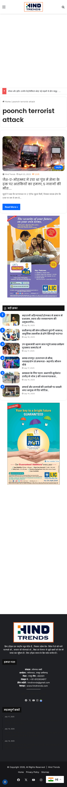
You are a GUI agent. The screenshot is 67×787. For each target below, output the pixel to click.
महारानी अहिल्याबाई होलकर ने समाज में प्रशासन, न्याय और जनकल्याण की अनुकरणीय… (42, 319)
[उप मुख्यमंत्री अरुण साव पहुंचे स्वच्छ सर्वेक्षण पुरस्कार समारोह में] (11, 348)
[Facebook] (26, 700)
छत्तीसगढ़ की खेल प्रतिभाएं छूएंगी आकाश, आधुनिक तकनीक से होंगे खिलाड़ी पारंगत (42, 332)
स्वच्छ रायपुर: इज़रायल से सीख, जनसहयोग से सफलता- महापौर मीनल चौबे (41, 361)
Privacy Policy (32, 772)
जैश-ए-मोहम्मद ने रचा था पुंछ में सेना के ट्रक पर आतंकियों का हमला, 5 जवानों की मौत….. (31, 184)
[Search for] (63, 8)
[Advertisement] (33, 50)
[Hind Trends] (33, 7)
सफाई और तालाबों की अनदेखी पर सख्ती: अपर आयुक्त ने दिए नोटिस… (42, 388)
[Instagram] (37, 700)
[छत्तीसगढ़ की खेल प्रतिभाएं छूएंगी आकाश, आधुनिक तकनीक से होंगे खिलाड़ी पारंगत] (11, 335)
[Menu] (3, 8)
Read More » (11, 207)
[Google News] (41, 700)
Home (7, 101)
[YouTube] (33, 700)
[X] (30, 700)
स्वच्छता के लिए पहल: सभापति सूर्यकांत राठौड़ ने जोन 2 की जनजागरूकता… (41, 375)
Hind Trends (10, 174)
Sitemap (45, 772)
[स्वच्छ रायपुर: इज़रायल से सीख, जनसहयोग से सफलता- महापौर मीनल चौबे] (11, 362)
